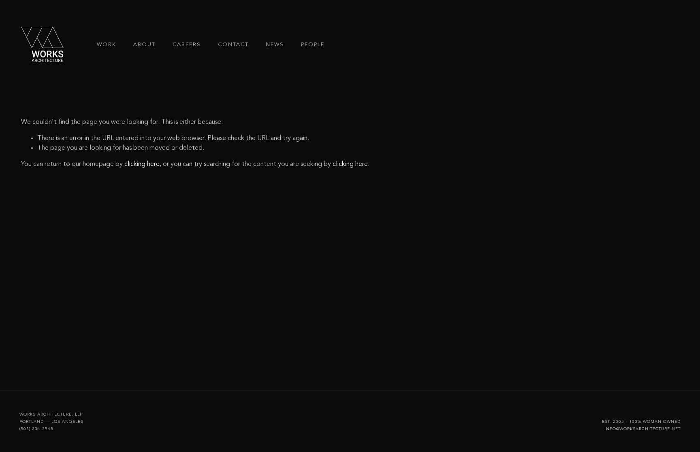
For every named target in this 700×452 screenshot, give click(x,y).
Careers (187, 44)
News (275, 44)
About (144, 44)
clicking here (142, 164)
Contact (233, 44)
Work (106, 44)
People (312, 44)
